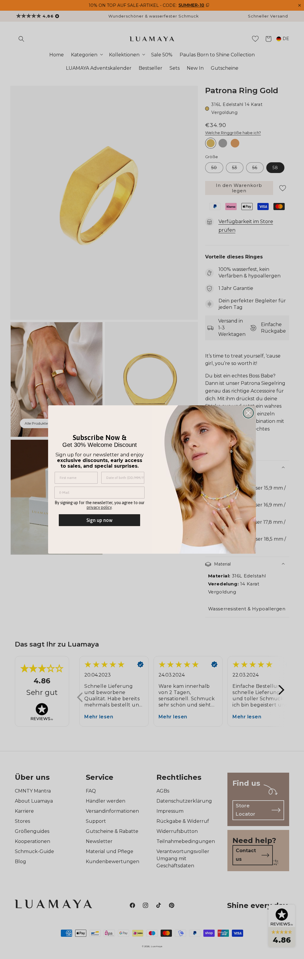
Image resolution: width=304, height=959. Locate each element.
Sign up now (99, 520)
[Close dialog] (248, 413)
